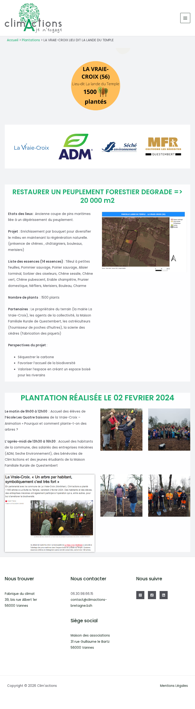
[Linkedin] (164, 595)
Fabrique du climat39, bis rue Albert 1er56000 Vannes (21, 600)
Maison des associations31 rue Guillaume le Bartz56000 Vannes (90, 641)
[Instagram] (140, 595)
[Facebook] (152, 595)
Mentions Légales (174, 685)
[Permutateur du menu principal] (185, 18)
